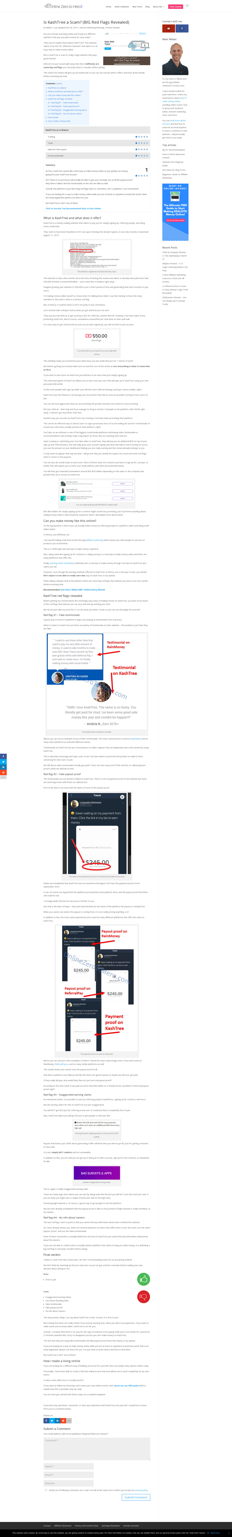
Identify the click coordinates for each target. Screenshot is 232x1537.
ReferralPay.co (61, 1064)
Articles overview (131, 1525)
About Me (157, 7)
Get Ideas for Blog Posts (174, 170)
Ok (208, 1533)
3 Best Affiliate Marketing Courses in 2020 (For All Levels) (174, 278)
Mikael (49, 27)
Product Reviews (112, 27)
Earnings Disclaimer (111, 1525)
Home (108, 7)
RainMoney (136, 738)
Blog (148, 7)
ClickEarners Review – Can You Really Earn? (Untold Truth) (174, 301)
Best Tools (137, 7)
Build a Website (122, 7)
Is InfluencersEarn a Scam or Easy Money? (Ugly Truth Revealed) (175, 289)
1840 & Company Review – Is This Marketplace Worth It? (174, 255)
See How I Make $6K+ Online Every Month (83, 589)
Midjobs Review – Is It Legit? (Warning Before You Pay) (175, 267)
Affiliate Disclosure (62, 1525)
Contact (47, 1525)
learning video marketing (61, 563)
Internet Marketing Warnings (92, 27)
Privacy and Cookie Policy (86, 1525)
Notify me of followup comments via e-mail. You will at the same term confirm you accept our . (98, 1490)
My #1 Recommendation (173, 149)
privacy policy (141, 1490)
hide (59, 83)
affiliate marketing (94, 540)
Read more (215, 1533)
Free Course (175, 7)
